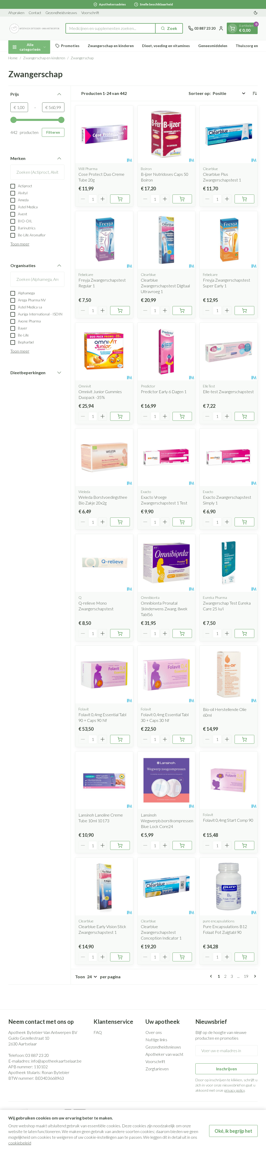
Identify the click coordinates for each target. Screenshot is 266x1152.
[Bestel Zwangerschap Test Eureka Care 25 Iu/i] (244, 633)
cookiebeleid (19, 1142)
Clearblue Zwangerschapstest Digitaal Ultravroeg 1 (165, 285)
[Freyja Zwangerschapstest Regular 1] (104, 240)
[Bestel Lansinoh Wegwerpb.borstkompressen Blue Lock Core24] (182, 845)
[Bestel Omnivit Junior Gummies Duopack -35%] (120, 416)
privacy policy (234, 1090)
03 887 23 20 (37, 1055)
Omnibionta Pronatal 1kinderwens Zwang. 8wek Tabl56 (164, 608)
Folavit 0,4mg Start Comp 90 (228, 820)
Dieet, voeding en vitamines (166, 45)
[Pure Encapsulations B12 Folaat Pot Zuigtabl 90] (228, 886)
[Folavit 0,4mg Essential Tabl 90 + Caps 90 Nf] (104, 674)
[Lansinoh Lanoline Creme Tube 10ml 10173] (104, 780)
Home (13, 58)
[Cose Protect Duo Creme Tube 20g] (104, 134)
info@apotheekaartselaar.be (56, 1060)
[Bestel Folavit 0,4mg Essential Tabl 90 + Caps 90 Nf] (120, 739)
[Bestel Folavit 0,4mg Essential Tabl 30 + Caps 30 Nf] (182, 739)
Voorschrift (90, 12)
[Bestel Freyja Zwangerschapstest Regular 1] (120, 310)
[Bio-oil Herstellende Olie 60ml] (228, 674)
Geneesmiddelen (212, 45)
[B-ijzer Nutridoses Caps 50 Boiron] (166, 134)
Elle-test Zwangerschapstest (228, 391)
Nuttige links (156, 1039)
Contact (35, 12)
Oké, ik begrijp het (233, 1131)
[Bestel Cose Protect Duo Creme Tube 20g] (120, 199)
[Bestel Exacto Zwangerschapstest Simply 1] (244, 521)
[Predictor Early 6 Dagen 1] (166, 351)
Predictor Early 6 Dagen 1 (164, 391)
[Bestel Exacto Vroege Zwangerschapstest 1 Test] (182, 521)
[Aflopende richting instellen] (254, 93)
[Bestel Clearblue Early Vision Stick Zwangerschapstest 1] (120, 957)
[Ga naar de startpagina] (34, 28)
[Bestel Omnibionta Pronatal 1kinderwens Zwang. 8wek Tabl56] (182, 633)
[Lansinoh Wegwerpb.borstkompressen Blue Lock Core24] (166, 780)
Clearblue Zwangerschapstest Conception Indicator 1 (161, 932)
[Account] (221, 28)
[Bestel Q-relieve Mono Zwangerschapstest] (120, 633)
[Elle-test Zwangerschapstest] (228, 351)
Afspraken (16, 12)
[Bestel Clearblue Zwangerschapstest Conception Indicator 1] (182, 957)
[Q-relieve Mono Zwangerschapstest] (104, 563)
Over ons (153, 1032)
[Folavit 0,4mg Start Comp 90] (228, 780)
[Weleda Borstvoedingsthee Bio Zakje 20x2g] (104, 457)
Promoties (70, 45)
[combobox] (110, 28)
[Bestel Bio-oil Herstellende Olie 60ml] (244, 739)
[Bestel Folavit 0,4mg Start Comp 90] (244, 845)
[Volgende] (254, 976)
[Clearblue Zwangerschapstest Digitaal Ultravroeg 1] (166, 240)
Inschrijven (226, 1068)
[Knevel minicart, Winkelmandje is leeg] (232, 28)
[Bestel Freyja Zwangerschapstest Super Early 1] (244, 310)
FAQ (98, 1032)
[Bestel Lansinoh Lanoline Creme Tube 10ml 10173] (120, 845)
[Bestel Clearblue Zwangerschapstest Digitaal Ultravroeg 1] (182, 310)
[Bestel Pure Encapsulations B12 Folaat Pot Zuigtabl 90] (244, 957)
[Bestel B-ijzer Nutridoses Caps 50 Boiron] (182, 199)
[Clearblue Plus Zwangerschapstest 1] (228, 134)
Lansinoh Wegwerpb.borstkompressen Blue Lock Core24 (167, 820)
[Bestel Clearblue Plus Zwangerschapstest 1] (244, 199)
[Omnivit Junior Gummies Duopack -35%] (104, 351)
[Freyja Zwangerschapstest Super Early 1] (228, 240)
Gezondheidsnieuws (61, 12)
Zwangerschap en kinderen (111, 45)
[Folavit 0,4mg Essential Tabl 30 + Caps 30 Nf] (166, 674)
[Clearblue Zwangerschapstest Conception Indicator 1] (166, 886)
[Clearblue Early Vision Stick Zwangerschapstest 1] (104, 886)
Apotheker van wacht (164, 1054)
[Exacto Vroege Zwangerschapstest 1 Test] (166, 457)
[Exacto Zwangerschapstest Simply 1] (228, 457)
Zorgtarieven (157, 1068)
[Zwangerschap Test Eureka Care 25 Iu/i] (228, 563)
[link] (212, 976)
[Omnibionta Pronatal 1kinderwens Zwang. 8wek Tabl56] (166, 563)
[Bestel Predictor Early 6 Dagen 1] (182, 416)
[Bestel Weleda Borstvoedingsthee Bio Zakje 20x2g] (120, 521)
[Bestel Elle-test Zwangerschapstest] (244, 416)
